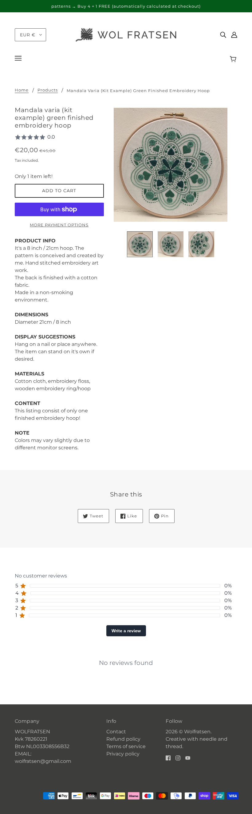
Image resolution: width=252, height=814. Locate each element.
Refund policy (123, 739)
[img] (223, 35)
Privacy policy (123, 754)
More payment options (59, 224)
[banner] (126, 34)
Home (22, 90)
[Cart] (234, 59)
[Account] (234, 35)
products (47, 90)
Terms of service (126, 746)
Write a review (126, 630)
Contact (116, 732)
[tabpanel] (126, 657)
